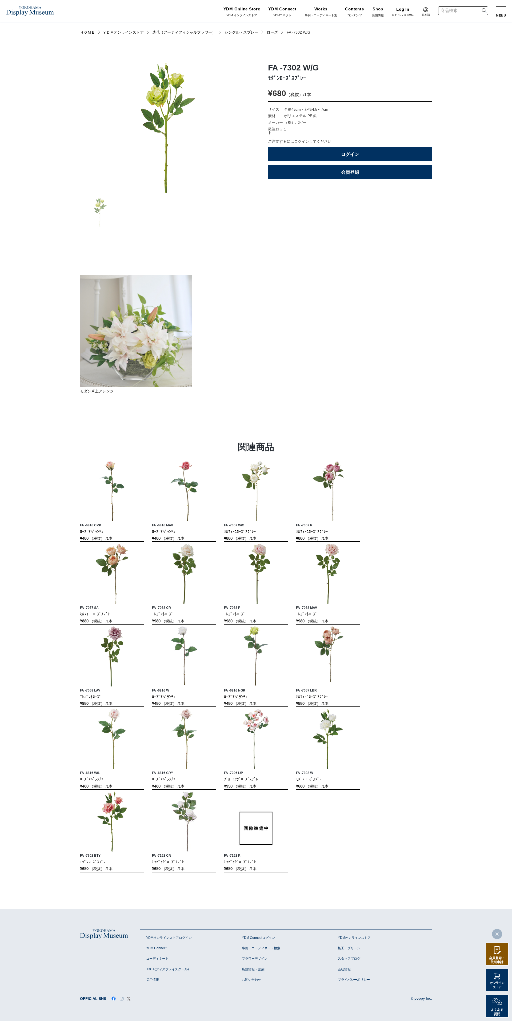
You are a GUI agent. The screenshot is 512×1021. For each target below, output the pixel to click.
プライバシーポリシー (354, 980)
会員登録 (350, 172)
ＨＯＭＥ (87, 32)
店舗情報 (378, 12)
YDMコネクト (282, 12)
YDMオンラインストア (354, 938)
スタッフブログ (349, 958)
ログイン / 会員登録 (403, 12)
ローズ (272, 32)
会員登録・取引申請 (497, 960)
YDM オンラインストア (241, 12)
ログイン (350, 154)
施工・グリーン (349, 948)
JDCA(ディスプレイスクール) (167, 969)
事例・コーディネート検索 (261, 948)
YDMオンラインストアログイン (169, 938)
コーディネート (157, 958)
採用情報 (152, 980)
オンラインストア (497, 985)
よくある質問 (497, 1012)
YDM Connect (156, 948)
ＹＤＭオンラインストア (123, 32)
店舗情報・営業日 (254, 969)
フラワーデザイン (254, 958)
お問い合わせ (251, 980)
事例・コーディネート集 (321, 12)
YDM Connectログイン (258, 938)
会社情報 (344, 969)
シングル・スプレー (241, 32)
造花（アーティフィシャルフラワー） (184, 32)
